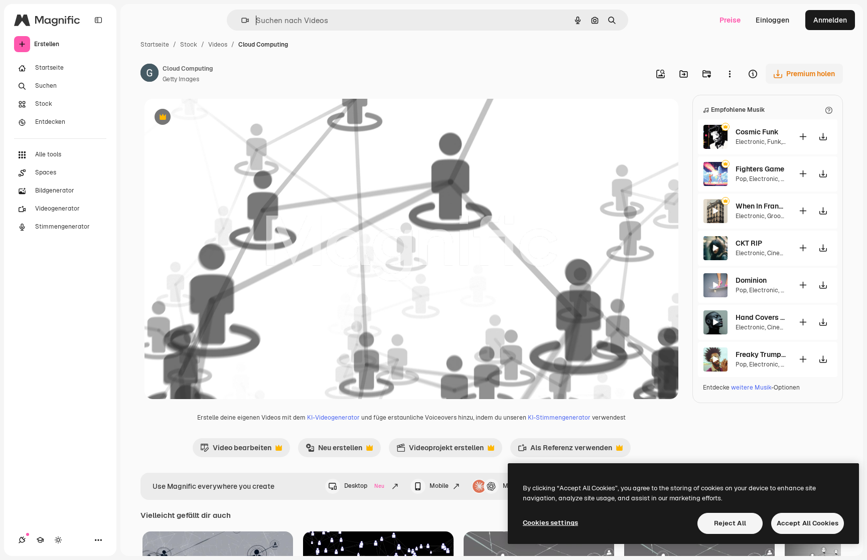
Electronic (750, 142)
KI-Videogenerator (333, 418)
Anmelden (830, 20)
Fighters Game (760, 168)
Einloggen (772, 20)
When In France (761, 206)
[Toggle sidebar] (98, 20)
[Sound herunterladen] (823, 136)
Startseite (154, 45)
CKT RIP (749, 243)
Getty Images (181, 79)
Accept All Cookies (807, 523)
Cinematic (781, 253)
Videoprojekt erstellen (440, 450)
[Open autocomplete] (241, 20)
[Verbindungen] (22, 540)
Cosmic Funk (757, 131)
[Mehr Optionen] (729, 74)
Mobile (439, 486)
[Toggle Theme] (58, 540)
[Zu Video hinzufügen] (803, 136)
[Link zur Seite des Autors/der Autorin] (149, 74)
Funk (774, 142)
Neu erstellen (334, 450)
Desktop (364, 486)
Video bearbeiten (235, 450)
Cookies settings (550, 522)
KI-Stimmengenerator (559, 418)
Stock (188, 45)
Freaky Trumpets (761, 354)
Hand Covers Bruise (761, 317)
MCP (510, 486)
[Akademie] (40, 540)
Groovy (776, 216)
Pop (741, 179)
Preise (730, 20)
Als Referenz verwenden (565, 450)
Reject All (730, 523)
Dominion (751, 280)
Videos (217, 45)
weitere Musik (751, 388)
